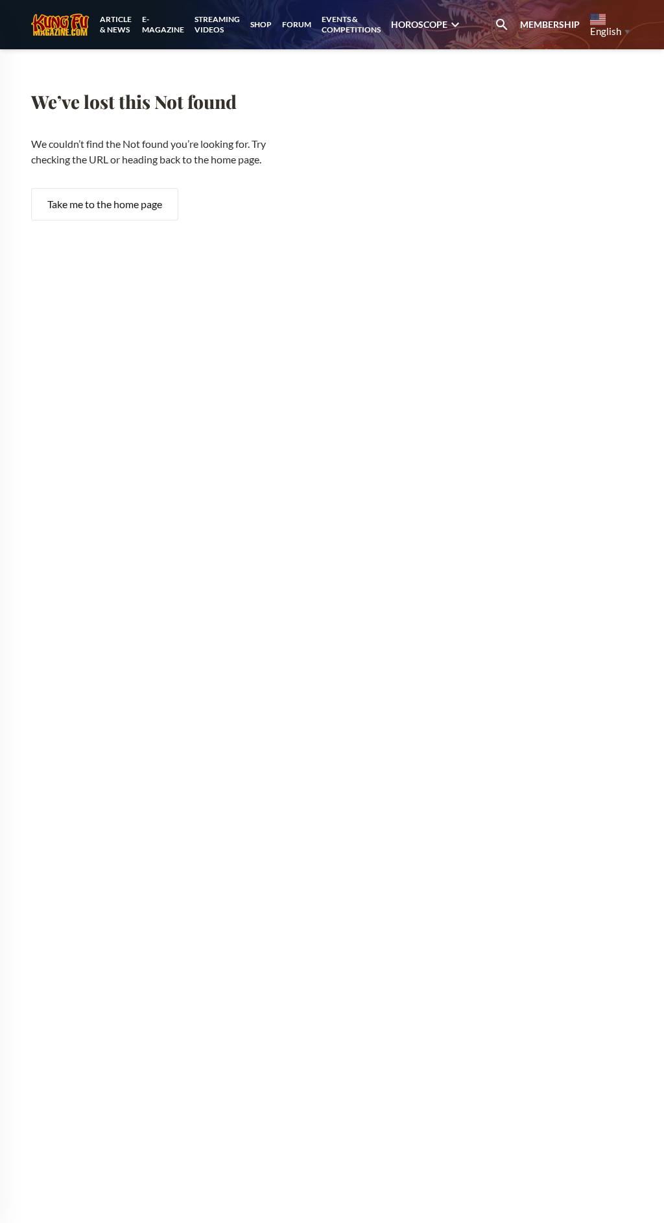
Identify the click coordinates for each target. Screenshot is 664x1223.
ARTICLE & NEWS (116, 24)
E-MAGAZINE (163, 24)
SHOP (261, 24)
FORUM (296, 24)
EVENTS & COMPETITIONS (351, 24)
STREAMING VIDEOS (217, 24)
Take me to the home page (104, 204)
